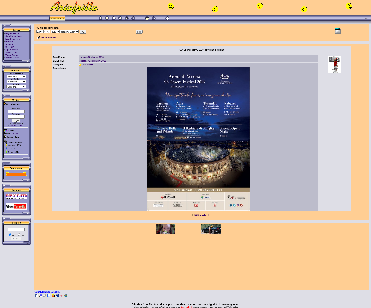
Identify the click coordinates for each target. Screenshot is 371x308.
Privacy (9, 42)
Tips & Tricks (11, 50)
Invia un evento (48, 37)
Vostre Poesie (12, 55)
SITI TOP (9, 47)
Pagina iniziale (12, 33)
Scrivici (9, 44)
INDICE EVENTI (201, 215)
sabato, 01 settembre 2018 (92, 61)
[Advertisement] (65, 129)
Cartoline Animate (13, 36)
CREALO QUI (16, 125)
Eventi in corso (12, 39)
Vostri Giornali (12, 58)
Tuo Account (11, 52)
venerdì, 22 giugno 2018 (91, 57)
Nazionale (88, 64)
